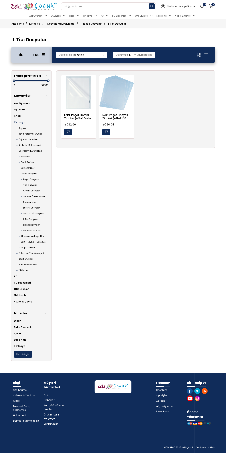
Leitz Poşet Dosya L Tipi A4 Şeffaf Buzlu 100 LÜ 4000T (77, 116)
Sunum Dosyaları (32, 230)
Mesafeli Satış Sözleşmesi (21, 408)
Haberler (49, 400)
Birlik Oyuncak (23, 327)
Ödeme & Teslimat (24, 395)
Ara (46, 394)
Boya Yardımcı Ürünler (30, 133)
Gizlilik (16, 401)
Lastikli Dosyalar (31, 207)
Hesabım (161, 390)
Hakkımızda (20, 415)
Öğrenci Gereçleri (28, 139)
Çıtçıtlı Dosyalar (31, 190)
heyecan (197, 391)
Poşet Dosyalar (31, 179)
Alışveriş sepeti (165, 406)
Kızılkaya (19, 346)
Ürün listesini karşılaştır (51, 416)
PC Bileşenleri (119, 15)
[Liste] (206, 55)
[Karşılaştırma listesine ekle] (92, 87)
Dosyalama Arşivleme (30, 150)
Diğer (17, 321)
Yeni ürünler (51, 424)
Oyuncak (56, 15)
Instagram (197, 398)
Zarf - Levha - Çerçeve (33, 241)
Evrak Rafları (27, 162)
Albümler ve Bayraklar (32, 236)
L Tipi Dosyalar (30, 219)
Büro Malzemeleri (28, 264)
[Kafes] (200, 55)
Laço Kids (20, 340)
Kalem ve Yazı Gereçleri (31, 253)
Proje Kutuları (28, 247)
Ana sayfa (18, 24)
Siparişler (161, 395)
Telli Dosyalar (30, 185)
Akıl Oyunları (35, 15)
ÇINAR (18, 333)
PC (102, 15)
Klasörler (25, 156)
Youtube (190, 398)
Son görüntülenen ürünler (54, 407)
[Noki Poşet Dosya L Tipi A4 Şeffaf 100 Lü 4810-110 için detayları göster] (116, 92)
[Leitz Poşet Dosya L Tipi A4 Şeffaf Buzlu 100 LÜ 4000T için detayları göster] (78, 92)
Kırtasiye (87, 15)
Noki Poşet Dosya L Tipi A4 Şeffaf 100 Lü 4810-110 (116, 116)
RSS (205, 391)
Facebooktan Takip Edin (190, 391)
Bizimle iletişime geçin (26, 421)
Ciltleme (23, 270)
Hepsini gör (23, 354)
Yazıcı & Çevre (183, 15)
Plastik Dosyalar (29, 173)
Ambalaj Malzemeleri (30, 145)
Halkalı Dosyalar (31, 224)
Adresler (161, 401)
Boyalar (22, 128)
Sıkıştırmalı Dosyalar (33, 213)
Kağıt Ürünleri (26, 258)
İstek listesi (162, 411)
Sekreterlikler (27, 167)
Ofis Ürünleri (141, 15)
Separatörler (29, 202)
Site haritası (20, 390)
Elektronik (162, 15)
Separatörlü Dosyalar (34, 196)
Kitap (72, 15)
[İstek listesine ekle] (92, 81)
